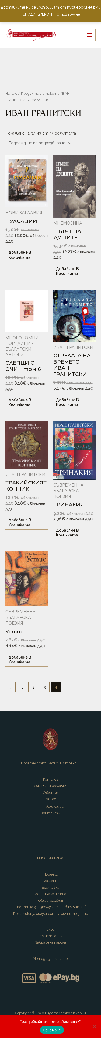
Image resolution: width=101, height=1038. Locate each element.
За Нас (50, 799)
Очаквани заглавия (50, 786)
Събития (51, 792)
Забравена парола (50, 942)
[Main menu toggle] (89, 35)
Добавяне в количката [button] (19, 254)
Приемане (52, 1030)
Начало (11, 93)
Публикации (53, 806)
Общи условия (50, 900)
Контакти (50, 813)
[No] (94, 1026)
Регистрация (50, 936)
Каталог (50, 779)
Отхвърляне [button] (68, 14)
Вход (50, 929)
